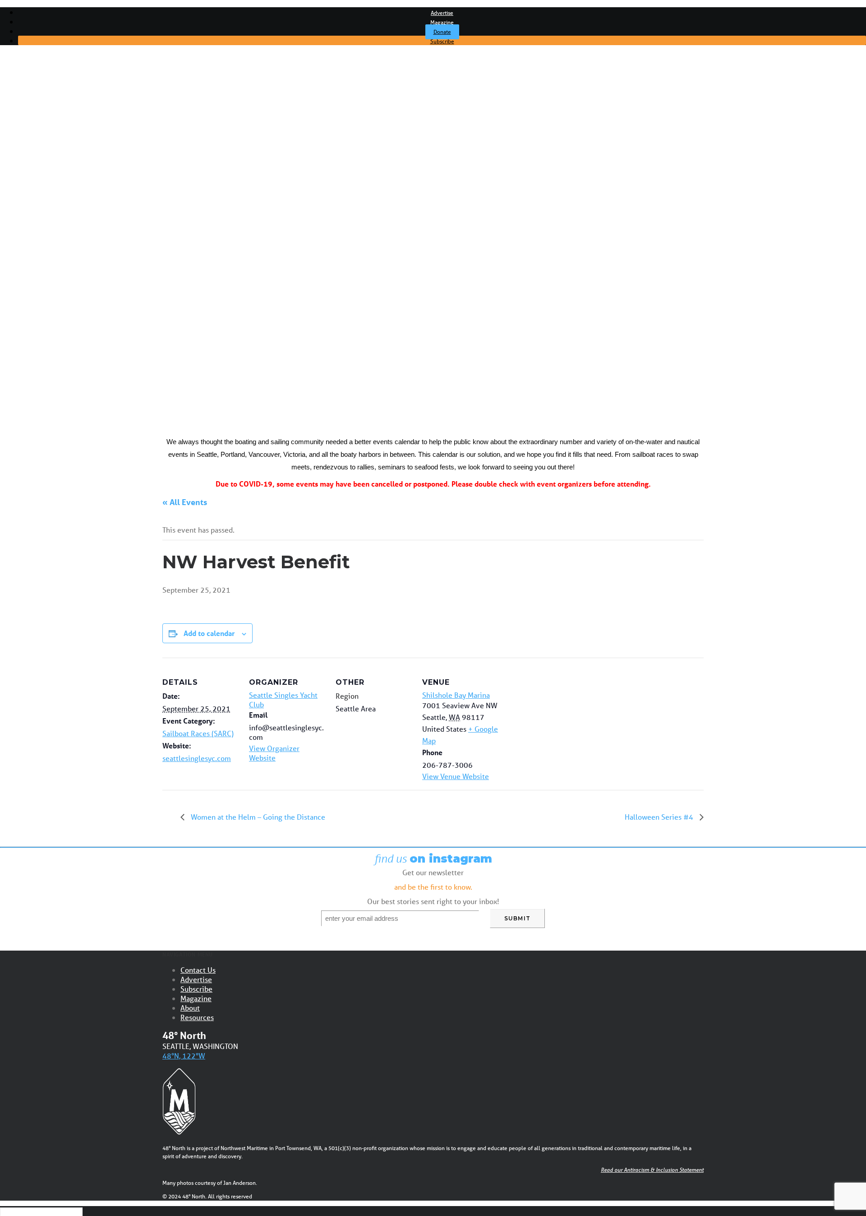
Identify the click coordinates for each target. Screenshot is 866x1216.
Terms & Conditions (66, 297)
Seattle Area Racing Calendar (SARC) (94, 323)
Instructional (55, 177)
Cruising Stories (60, 212)
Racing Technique (64, 255)
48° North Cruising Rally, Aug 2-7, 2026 (97, 332)
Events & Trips (45, 315)
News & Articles (47, 117)
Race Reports (57, 246)
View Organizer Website (274, 752)
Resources (197, 1017)
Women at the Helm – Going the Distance (257, 816)
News (45, 134)
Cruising (48, 143)
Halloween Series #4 (660, 816)
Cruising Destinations (69, 220)
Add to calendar (209, 633)
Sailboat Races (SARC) (198, 733)
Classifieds (38, 263)
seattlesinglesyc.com (196, 758)
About (190, 1007)
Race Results (57, 237)
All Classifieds (57, 289)
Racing (47, 152)
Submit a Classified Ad (71, 272)
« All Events (184, 502)
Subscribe (442, 41)
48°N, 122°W (183, 1055)
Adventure (52, 160)
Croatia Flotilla (58, 340)
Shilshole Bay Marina (456, 695)
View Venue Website (455, 776)
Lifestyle (49, 186)
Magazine (442, 22)
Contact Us (198, 970)
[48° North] (433, 79)
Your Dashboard (61, 306)
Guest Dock (55, 194)
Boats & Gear (57, 169)
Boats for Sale (58, 280)
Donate (442, 32)
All (39, 126)
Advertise (442, 13)
